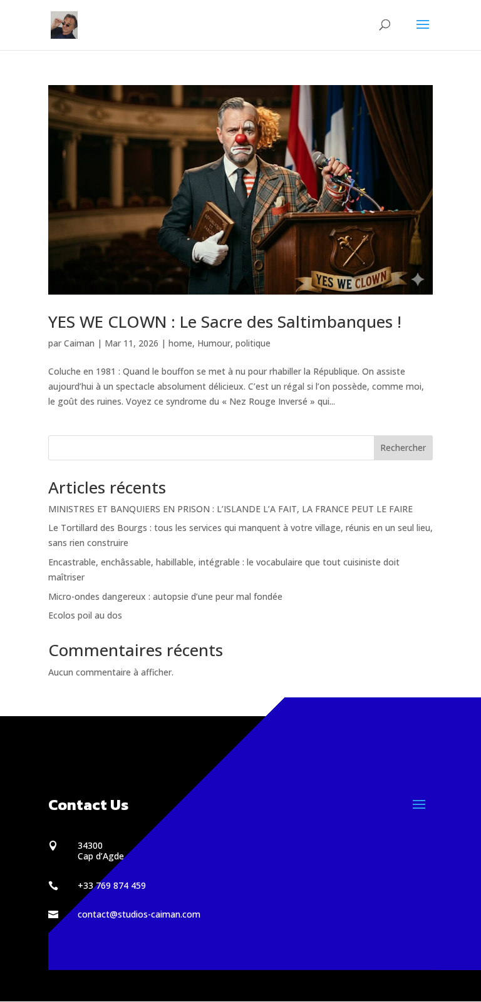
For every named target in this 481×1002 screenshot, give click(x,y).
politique (253, 343)
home (180, 343)
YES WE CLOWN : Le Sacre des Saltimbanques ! (224, 321)
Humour (213, 343)
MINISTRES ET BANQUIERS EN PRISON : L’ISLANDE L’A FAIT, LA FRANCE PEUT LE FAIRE (230, 509)
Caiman (79, 343)
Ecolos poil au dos (85, 615)
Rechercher (403, 447)
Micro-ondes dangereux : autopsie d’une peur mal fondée (165, 596)
